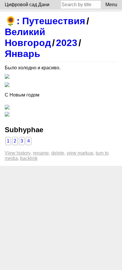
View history (17, 153)
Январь (22, 53)
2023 (66, 42)
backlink (29, 158)
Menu (111, 4)
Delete (57, 153)
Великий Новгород (28, 37)
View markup (80, 153)
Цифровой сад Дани (27, 4)
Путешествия (53, 21)
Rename (41, 153)
